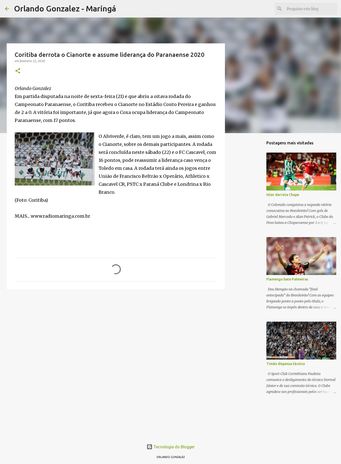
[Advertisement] (116, 332)
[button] (18, 71)
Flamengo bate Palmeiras (287, 279)
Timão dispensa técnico (285, 364)
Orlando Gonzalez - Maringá (65, 8)
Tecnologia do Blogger (174, 447)
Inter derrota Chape (282, 195)
